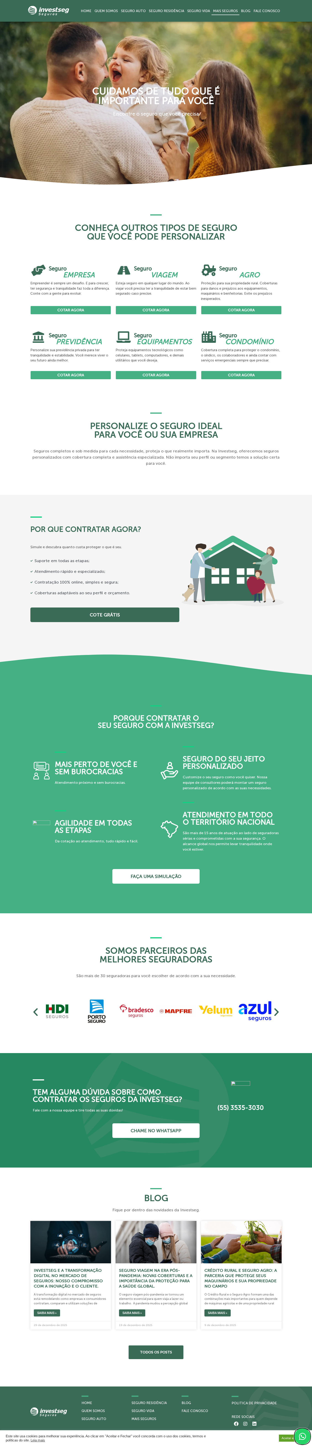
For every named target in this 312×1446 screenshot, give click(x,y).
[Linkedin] (254, 1423)
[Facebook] (236, 1423)
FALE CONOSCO (195, 1411)
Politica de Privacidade (254, 1403)
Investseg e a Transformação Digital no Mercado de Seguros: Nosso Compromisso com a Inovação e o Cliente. (68, 1278)
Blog (245, 11)
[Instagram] (245, 1423)
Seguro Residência (166, 11)
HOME (87, 1403)
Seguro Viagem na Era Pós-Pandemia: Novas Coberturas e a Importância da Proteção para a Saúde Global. (155, 1278)
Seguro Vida (198, 11)
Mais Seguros (225, 11)
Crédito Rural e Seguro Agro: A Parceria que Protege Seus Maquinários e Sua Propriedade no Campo (240, 1278)
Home (86, 11)
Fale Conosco (267, 11)
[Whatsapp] (302, 1436)
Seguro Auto (133, 11)
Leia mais (38, 1440)
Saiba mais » (47, 1313)
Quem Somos (106, 11)
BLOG (186, 1403)
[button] (35, 1012)
